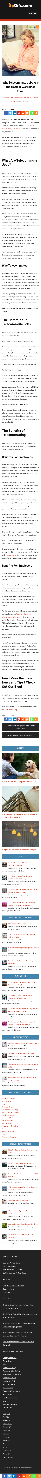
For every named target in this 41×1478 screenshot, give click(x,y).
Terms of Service (9, 1289)
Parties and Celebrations (10, 1126)
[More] (36, 113)
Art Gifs (5, 1447)
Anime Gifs (6, 1444)
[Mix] (27, 113)
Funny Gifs (6, 1414)
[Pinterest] (19, 113)
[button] (32, 13)
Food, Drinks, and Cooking (10, 1112)
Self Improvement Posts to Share (14, 1273)
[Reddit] (23, 113)
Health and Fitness (8, 1115)
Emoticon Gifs (8, 1457)
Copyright (6, 1292)
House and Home (7, 1121)
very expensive (11, 555)
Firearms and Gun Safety (10, 1110)
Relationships (6, 1129)
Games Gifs (7, 1430)
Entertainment (6, 1101)
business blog (12, 710)
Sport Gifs (6, 1420)
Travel (4, 1134)
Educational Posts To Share (12, 1270)
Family (4, 1104)
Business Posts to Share (23, 98)
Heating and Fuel (7, 1118)
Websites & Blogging (9, 1137)
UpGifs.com (9, 98)
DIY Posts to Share (9, 1266)
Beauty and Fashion (8, 1099)
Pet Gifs (6, 1417)
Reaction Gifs (7, 1424)
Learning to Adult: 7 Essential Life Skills (19, 735)
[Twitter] (10, 113)
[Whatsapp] (32, 113)
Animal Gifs (6, 1454)
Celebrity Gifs (7, 1450)
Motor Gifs (6, 1440)
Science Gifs (7, 1427)
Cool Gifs (6, 1434)
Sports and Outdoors (9, 1131)
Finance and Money (8, 1107)
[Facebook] (6, 113)
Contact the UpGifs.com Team (13, 1286)
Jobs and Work (7, 1123)
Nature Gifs (7, 1437)
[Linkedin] (15, 113)
